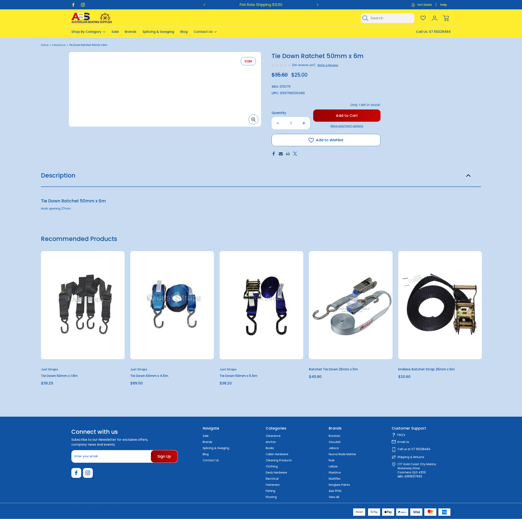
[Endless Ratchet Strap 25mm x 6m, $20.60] (440, 305)
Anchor (271, 442)
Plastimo (335, 472)
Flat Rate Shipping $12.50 (261, 4)
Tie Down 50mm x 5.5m (238, 375)
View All (334, 497)
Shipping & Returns (410, 457)
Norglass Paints (339, 485)
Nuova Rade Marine (342, 454)
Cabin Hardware (277, 454)
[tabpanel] (82, 320)
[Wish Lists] (423, 18)
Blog (184, 31)
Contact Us (203, 31)
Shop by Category (86, 31)
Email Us (403, 442)
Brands (130, 31)
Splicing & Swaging (158, 31)
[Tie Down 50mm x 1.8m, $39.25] (83, 305)
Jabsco (334, 448)
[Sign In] (434, 18)
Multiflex (335, 479)
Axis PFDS (335, 491)
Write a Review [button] (327, 65)
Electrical (272, 479)
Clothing (272, 466)
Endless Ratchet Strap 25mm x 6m (426, 369)
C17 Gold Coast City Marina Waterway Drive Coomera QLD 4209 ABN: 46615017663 (416, 470)
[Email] (281, 154)
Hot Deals (424, 5)
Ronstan (334, 436)
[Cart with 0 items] (446, 18)
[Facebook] (73, 5)
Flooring (271, 497)
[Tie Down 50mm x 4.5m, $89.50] (172, 305)
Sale (115, 31)
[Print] (288, 154)
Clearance (273, 436)
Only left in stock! (365, 105)
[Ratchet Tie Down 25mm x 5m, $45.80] (351, 305)
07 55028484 (440, 31)
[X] (295, 154)
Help (443, 5)
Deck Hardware (276, 472)
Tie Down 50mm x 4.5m (149, 375)
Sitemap (122, 510)
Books (270, 448)
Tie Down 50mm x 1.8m (59, 375)
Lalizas (333, 466)
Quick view (106, 264)
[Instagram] (83, 5)
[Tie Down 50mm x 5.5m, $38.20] (261, 305)
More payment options (347, 126)
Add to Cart (83, 349)
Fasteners (273, 485)
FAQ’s (401, 435)
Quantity (279, 112)
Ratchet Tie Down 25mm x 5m (333, 369)
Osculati (335, 442)
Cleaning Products (279, 460)
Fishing (270, 491)
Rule (332, 460)
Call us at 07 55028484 (413, 449)
